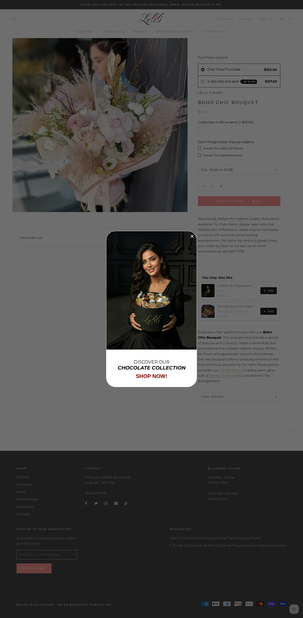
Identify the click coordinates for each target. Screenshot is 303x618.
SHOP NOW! (151, 376)
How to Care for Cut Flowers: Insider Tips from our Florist (215, 538)
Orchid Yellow (230, 370)
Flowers (85, 31)
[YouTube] (115, 503)
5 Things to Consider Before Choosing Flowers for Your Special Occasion (228, 545)
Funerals (23, 514)
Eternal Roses (27, 499)
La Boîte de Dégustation (234, 286)
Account (225, 19)
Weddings (25, 507)
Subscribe (34, 568)
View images (212, 396)
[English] (282, 19)
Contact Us (215, 31)
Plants (141, 31)
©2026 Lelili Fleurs (35, 604)
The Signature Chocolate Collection (237, 306)
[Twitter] (96, 503)
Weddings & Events (175, 31)
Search (245, 19)
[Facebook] (86, 503)
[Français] (289, 19)
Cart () (267, 19)
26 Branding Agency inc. (88, 604)
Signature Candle (223, 376)
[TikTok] (125, 503)
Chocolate (114, 31)
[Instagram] (106, 503)
